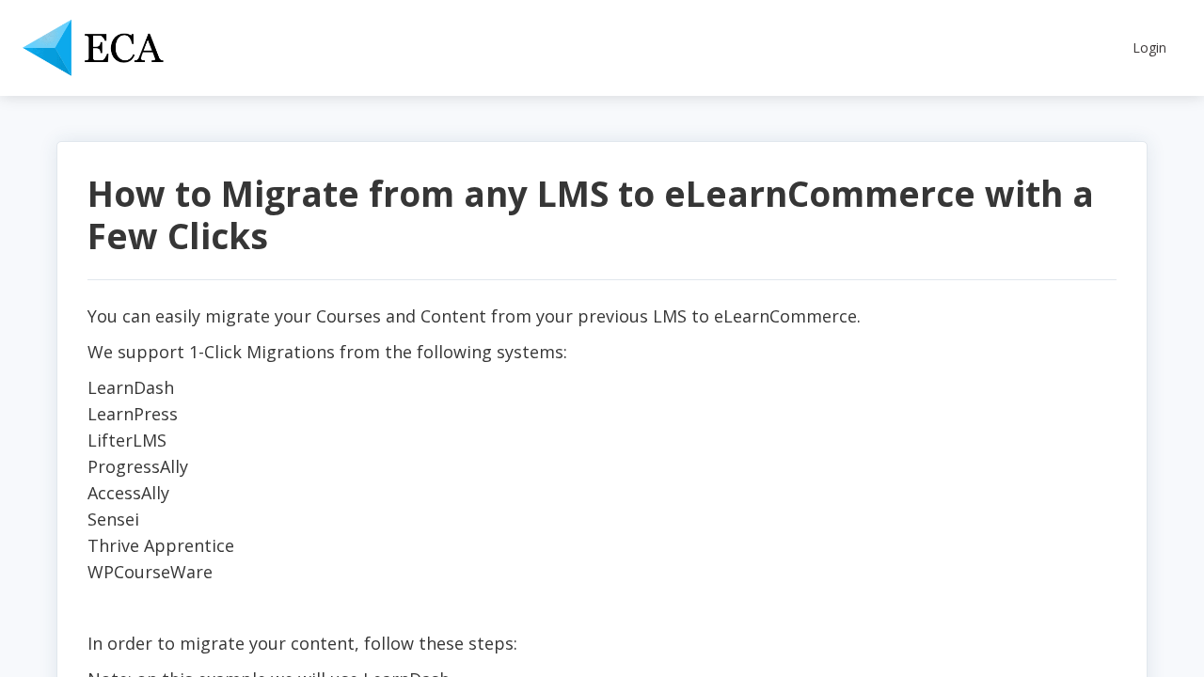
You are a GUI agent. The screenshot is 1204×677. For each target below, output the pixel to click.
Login (1149, 47)
